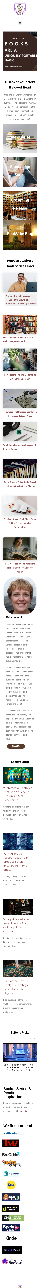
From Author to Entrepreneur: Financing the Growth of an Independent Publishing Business (21, 300)
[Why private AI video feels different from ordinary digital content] (18, 907)
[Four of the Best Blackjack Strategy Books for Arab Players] (18, 968)
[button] (20, 23)
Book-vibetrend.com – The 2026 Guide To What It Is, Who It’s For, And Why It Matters (19, 1067)
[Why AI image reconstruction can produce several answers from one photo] (18, 841)
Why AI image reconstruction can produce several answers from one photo (16, 861)
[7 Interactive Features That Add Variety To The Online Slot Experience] (18, 775)
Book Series (20, 137)
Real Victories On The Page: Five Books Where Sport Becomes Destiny (20, 568)
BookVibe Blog (20, 233)
